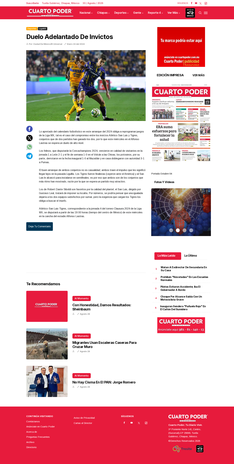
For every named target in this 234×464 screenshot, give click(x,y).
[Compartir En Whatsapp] (29, 149)
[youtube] (196, 3)
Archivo (30, 442)
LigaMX (42, 28)
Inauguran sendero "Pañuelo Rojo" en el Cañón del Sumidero (183, 308)
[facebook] (192, 3)
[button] (181, 122)
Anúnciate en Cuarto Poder (40, 426)
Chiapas (102, 12)
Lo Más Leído (166, 255)
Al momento (82, 298)
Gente (137, 12)
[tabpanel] (181, 130)
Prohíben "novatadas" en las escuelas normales (184, 278)
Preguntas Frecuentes (38, 437)
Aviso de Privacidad (84, 417)
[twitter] (200, 3)
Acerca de (31, 431)
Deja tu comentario (39, 226)
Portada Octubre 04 (161, 173)
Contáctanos (33, 421)
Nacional (85, 12)
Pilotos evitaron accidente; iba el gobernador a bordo (180, 288)
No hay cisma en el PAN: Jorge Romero (103, 382)
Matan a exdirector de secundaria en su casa (184, 269)
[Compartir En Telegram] (29, 158)
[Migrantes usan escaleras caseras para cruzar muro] (47, 343)
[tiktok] (206, 3)
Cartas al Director (83, 423)
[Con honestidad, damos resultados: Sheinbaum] (47, 306)
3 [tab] (184, 170)
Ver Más (172, 12)
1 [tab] (171, 170)
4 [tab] (191, 170)
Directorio (31, 447)
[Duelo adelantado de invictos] (86, 85)
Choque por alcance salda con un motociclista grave (181, 298)
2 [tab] (178, 170)
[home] (50, 13)
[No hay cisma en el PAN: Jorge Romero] (47, 381)
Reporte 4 (154, 12)
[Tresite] (182, 448)
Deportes (120, 12)
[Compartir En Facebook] (29, 131)
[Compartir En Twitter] (29, 140)
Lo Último (190, 255)
